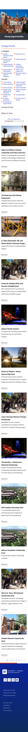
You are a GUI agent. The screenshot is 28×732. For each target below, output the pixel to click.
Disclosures (6, 708)
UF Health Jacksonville (6, 99)
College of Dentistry (21, 82)
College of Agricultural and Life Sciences (8, 55)
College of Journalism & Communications (20, 66)
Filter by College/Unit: (14, 119)
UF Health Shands (20, 94)
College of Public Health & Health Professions (7, 91)
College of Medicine (8, 84)
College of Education (21, 59)
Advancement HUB (9, 690)
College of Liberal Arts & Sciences (7, 70)
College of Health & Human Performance (8, 65)
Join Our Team (7, 703)
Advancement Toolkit (9, 693)
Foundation (6, 705)
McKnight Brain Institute (7, 95)
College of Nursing (7, 87)
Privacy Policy (7, 710)
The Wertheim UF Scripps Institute (7, 102)
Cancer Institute (7, 82)
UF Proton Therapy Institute (20, 99)
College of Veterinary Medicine (21, 90)
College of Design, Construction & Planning (7, 60)
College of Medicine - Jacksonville (21, 84)
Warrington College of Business (21, 73)
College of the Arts (20, 54)
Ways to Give (7, 113)
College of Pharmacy (21, 87)
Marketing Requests (9, 695)
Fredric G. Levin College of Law (19, 70)
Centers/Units (7, 107)
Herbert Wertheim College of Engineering (7, 74)
